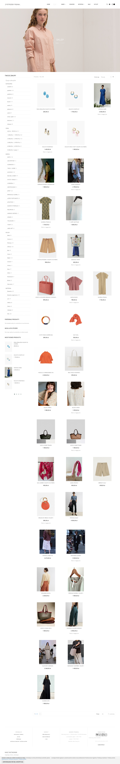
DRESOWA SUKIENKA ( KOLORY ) (75, 593)
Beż (9, 250)
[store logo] (13, 4)
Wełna (9, 302)
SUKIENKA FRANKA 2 (46, 222)
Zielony (10, 246)
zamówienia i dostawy (18, 734)
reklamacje (18, 739)
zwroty (18, 736)
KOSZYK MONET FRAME (75, 445)
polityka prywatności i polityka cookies (18, 741)
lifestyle (10, 124)
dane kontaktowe (46, 736)
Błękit (9, 258)
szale (9, 113)
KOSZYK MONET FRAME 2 (46, 445)
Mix (9, 314)
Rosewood (10, 276)
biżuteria (10, 120)
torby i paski (11, 116)
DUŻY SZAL (75, 335)
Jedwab (10, 310)
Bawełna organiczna (13, 295)
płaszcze (10, 109)
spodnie (10, 90)
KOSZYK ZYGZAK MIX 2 (45, 628)
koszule (10, 98)
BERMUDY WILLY (102, 482)
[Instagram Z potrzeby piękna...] (97, 734)
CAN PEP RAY (11, 161)
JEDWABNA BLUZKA (46, 593)
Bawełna (10, 291)
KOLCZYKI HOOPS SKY (74, 109)
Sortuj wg (96, 77)
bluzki (10, 101)
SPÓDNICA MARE (102, 109)
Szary (9, 254)
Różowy (10, 243)
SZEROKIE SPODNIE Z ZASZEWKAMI (46, 184)
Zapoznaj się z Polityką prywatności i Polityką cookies (14, 759)
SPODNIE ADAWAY (74, 517)
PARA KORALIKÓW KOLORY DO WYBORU (46, 109)
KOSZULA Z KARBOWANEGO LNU (45, 372)
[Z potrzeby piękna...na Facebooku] (100, 734)
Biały (9, 235)
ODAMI (10, 217)
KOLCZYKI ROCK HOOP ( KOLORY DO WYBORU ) (76, 146)
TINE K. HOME (12, 168)
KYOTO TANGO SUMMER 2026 (46, 335)
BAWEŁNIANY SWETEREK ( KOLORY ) (76, 666)
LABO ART (10, 228)
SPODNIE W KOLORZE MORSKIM (74, 628)
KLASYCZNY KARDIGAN (47, 666)
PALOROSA (11, 209)
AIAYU (10, 157)
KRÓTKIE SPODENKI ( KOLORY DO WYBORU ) (47, 259)
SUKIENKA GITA (45, 701)
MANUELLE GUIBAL (13, 194)
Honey (9, 265)
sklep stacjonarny (46, 734)
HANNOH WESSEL (13, 213)
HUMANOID (11, 164)
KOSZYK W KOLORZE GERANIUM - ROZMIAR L (46, 297)
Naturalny (10, 284)
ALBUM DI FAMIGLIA (13, 206)
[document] (60, 760)
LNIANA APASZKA (74, 482)
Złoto (9, 273)
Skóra (9, 306)
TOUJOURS (11, 221)
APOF (10, 191)
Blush (9, 280)
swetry (9, 105)
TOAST (10, 224)
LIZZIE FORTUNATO (13, 198)
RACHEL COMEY (12, 176)
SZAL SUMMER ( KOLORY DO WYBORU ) (46, 482)
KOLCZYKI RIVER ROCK (47, 146)
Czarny (9, 239)
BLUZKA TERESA (47, 407)
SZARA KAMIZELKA (75, 184)
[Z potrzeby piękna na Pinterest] (103, 734)
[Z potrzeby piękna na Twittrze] (105, 734)
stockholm (11, 172)
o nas (46, 739)
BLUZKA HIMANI (76, 407)
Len (9, 299)
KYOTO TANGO (12, 179)
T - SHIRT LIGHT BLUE (74, 222)
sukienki (10, 86)
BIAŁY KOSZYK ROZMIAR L (74, 372)
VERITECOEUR (12, 187)
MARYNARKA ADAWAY (76, 555)
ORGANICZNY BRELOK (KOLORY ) (45, 517)
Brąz (9, 269)
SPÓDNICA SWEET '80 (48, 555)
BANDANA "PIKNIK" (75, 259)
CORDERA (10, 183)
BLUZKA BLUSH (74, 297)
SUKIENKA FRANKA (102, 297)
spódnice (10, 94)
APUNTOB (10, 202)
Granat (9, 261)
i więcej (13, 150)
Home (57, 43)
